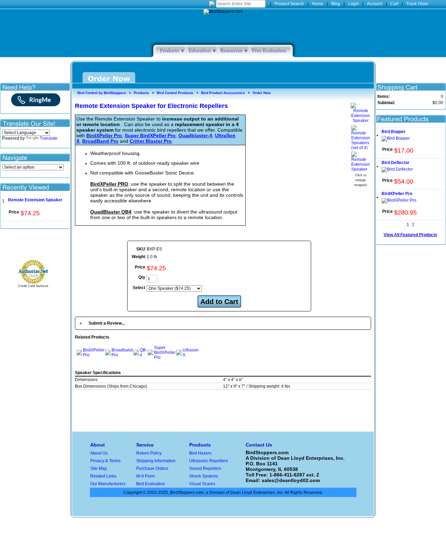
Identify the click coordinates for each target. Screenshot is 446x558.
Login (353, 3)
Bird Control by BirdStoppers (101, 93)
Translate (48, 138)
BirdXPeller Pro (104, 135)
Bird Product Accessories (223, 93)
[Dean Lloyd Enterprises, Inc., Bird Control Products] (34, 245)
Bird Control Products (175, 93)
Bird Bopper (394, 131)
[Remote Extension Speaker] (361, 120)
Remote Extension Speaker (35, 199)
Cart (394, 3)
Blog (335, 3)
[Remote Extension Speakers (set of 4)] (361, 147)
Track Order (417, 3)
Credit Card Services (33, 286)
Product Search (289, 3)
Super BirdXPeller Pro (165, 352)
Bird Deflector (395, 162)
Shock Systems (203, 476)
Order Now (262, 93)
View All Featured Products (410, 234)
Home (317, 3)
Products (141, 93)
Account (374, 3)
